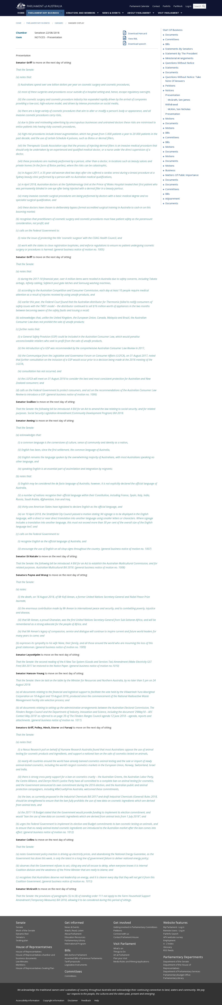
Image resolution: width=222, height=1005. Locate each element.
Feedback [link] (86, 1000)
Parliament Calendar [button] (139, 6)
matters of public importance (182, 175)
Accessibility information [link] (27, 1000)
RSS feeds (168, 950)
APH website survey (173, 937)
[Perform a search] (203, 6)
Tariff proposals (72, 961)
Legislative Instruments (76, 964)
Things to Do (119, 951)
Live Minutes (22, 961)
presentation (172, 95)
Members (20, 964)
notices (169, 90)
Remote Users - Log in (174, 930)
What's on (118, 948)
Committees (70, 975)
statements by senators (179, 48)
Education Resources (75, 937)
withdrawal (171, 104)
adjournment (172, 198)
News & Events (111, 12)
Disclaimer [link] (73, 1000)
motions (169, 118)
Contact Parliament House (126, 937)
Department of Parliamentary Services (181, 971)
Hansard (59, 23)
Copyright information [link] (53, 1000)
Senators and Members (80, 12)
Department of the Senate (176, 961)
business (170, 170)
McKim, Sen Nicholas (179, 109)
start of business (173, 29)
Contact (156, 6)
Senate (19, 927)
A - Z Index (168, 943)
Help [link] (96, 1000)
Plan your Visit (120, 958)
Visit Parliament (168, 12)
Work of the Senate (25, 930)
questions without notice (179, 62)
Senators (20, 937)
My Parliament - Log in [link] (173, 927)
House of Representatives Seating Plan (35, 968)
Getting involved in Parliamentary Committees (135, 927)
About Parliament (139, 12)
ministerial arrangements (179, 58)
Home (21, 12)
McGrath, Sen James (179, 99)
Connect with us (121, 933)
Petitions (117, 930)
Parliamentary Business (43, 12)
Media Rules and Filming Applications (131, 961)
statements (171, 67)
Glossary (167, 947)
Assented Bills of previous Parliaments (83, 958)
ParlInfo (166, 6)
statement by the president (181, 53)
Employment (169, 940)
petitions (170, 85)
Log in (188, 6)
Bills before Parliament (76, 954)
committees (172, 39)
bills (167, 44)
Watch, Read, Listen (74, 930)
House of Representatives (29, 951)
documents (171, 34)
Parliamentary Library (75, 940)
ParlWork (178, 6)
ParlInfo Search (170, 933)
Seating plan (22, 940)
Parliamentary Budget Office (176, 974)
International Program (75, 943)
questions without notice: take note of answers (183, 78)
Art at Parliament (121, 954)
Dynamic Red (22, 933)
